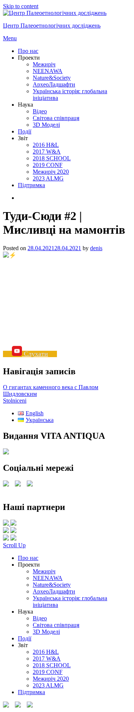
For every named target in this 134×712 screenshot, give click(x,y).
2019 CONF (48, 165)
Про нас (28, 51)
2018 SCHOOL (52, 158)
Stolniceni (14, 400)
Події (24, 131)
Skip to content (20, 6)
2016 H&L (46, 145)
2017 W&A (47, 151)
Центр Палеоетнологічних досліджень (51, 25)
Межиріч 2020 (51, 171)
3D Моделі (46, 125)
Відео (40, 111)
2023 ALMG (48, 178)
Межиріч (44, 64)
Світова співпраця (56, 118)
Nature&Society (52, 78)
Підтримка (31, 185)
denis (96, 248)
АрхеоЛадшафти (54, 84)
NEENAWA (48, 71)
